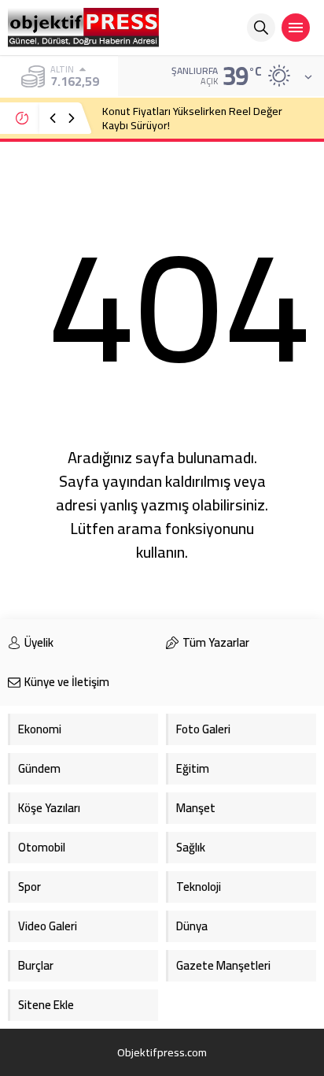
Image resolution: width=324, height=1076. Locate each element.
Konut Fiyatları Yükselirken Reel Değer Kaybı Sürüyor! (192, 118)
